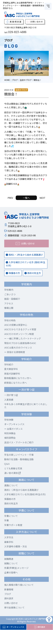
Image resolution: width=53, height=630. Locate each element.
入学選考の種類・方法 (15, 546)
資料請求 (8, 598)
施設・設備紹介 (12, 298)
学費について (11, 516)
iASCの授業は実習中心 (15, 324)
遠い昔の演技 (11, 473)
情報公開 (8, 308)
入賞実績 (8, 399)
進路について (11, 485)
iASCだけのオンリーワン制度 (19, 334)
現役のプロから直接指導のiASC (20, 343)
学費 (6, 520)
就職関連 (8, 559)
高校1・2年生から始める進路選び (25, 254)
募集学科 (8, 542)
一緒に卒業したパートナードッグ (23, 338)
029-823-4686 (17, 32)
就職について (11, 563)
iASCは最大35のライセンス (18, 347)
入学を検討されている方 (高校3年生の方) (25, 264)
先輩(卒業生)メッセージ (16, 567)
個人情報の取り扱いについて (19, 584)
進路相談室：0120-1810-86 (22, 235)
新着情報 (8, 589)
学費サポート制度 (13, 525)
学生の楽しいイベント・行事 (19, 454)
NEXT (42, 197)
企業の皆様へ (11, 572)
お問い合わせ (11, 603)
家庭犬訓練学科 (12, 373)
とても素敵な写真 (13, 468)
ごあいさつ (10, 294)
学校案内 (8, 289)
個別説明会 (10, 437)
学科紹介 (8, 364)
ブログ (7, 594)
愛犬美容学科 (11, 369)
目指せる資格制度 (15, 352)
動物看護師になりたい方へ (17, 378)
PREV (10, 197)
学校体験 (8, 419)
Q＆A (6, 463)
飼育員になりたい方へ (15, 382)
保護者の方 (14, 273)
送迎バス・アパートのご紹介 (19, 442)
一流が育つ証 (11, 395)
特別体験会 (10, 433)
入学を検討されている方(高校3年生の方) (25, 494)
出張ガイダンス (14, 428)
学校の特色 (10, 320)
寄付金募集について (14, 607)
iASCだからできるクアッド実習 (20, 329)
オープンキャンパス (15, 627)
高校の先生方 (34, 273)
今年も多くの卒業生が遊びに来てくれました (25, 405)
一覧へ (26, 197)
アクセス (8, 303)
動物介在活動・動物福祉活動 (19, 459)
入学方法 (8, 537)
